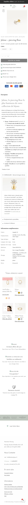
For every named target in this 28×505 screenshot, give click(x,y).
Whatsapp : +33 (10, 461)
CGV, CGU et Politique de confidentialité (13, 486)
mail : (10, 457)
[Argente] (9, 298)
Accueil (2, 37)
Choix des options (19, 295)
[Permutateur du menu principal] (3, 6)
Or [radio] (10, 49)
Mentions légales (8, 484)
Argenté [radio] (4, 49)
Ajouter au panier (14, 60)
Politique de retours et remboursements (13, 489)
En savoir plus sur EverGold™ (12, 212)
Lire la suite (5, 294)
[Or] (6, 298)
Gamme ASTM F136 (9, 37)
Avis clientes (7, 475)
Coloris (2, 46)
